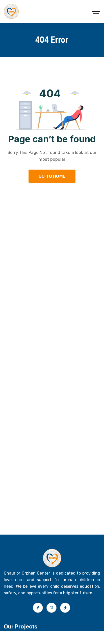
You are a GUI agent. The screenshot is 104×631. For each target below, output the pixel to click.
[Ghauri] (11, 11)
